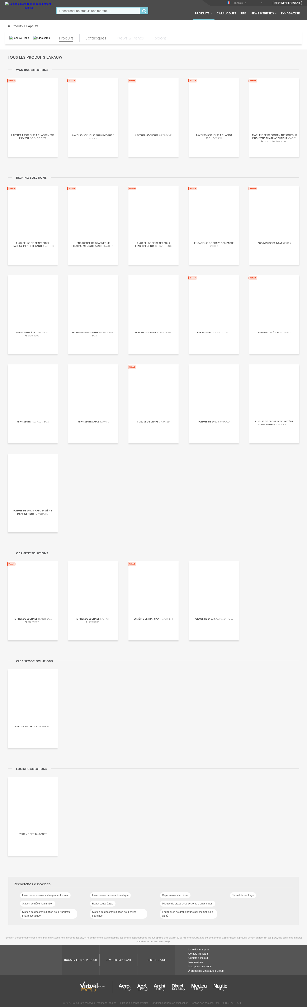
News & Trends (262, 13)
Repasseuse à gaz (102, 903)
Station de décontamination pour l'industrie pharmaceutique (46, 914)
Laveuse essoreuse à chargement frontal (45, 895)
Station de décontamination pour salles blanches (114, 914)
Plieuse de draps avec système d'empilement (187, 903)
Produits (202, 13)
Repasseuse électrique (175, 895)
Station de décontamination (37, 903)
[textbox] (98, 10)
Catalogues (226, 13)
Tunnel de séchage (243, 895)
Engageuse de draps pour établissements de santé (187, 914)
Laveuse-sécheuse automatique (110, 895)
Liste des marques (198, 949)
